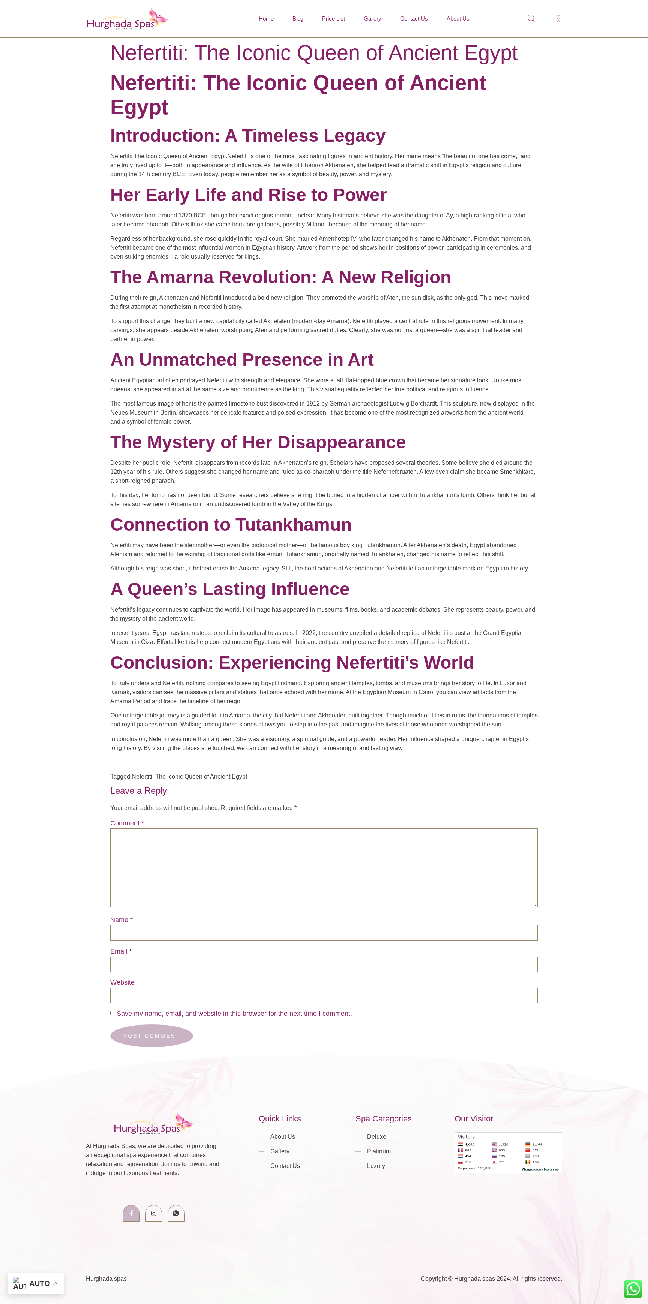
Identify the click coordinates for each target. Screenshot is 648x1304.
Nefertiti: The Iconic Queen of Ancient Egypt (189, 776)
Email (121, 951)
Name (121, 920)
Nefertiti (238, 156)
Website (122, 982)
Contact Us (414, 18)
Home (266, 18)
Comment (127, 823)
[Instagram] (153, 1213)
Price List (333, 18)
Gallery (372, 18)
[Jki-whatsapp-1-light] (176, 1213)
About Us (458, 18)
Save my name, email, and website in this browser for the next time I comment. (234, 1013)
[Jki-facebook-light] (131, 1213)
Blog (297, 18)
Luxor (507, 683)
